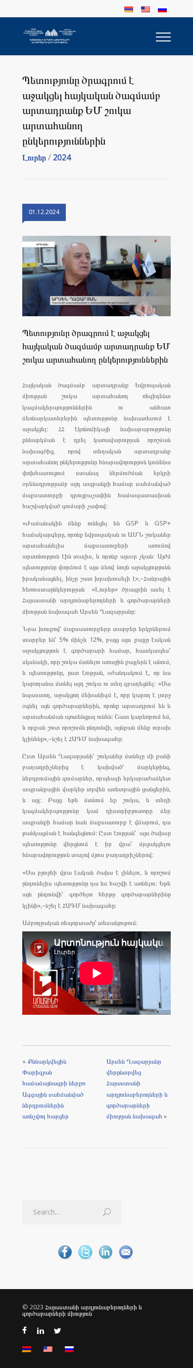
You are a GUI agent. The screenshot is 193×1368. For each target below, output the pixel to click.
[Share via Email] (126, 1259)
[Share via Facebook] (65, 1259)
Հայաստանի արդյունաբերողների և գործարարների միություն (82, 1310)
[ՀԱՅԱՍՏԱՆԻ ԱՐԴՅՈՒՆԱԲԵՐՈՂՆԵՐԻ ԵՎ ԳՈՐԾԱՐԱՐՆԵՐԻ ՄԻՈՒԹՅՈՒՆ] (89, 36)
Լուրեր (34, 157)
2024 (62, 157)
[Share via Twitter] (85, 1259)
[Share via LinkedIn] (105, 1259)
